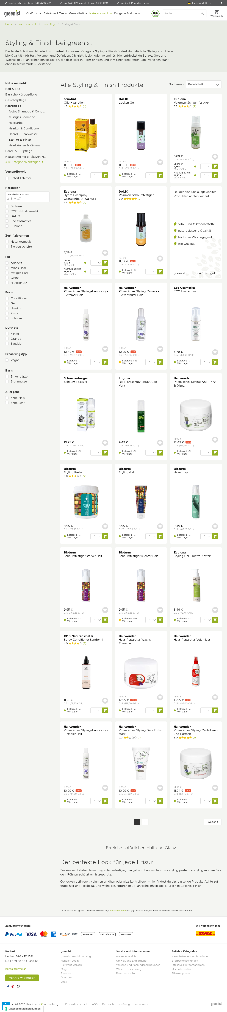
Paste (14, 313)
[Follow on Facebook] (8, 986)
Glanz (15, 278)
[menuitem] (221, 3)
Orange (16, 338)
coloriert (16, 263)
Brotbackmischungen (185, 960)
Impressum (141, 1004)
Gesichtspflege (15, 100)
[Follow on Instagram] (18, 986)
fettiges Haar (19, 273)
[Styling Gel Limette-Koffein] (196, 586)
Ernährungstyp (16, 354)
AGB (95, 1004)
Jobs (64, 981)
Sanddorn (17, 343)
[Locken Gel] (141, 135)
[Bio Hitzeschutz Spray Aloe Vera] (141, 417)
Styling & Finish (20, 139)
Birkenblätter (20, 376)
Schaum (16, 318)
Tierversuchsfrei (21, 246)
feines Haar (18, 268)
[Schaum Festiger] (86, 415)
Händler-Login (70, 960)
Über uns (66, 977)
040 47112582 (25, 956)
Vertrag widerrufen (22, 977)
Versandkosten (118, 910)
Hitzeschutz (19, 283)
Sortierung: (176, 84)
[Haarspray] (196, 502)
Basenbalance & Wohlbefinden (190, 956)
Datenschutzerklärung (116, 1004)
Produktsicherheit (76, 1004)
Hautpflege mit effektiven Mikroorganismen (27, 156)
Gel (13, 303)
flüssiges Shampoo (22, 117)
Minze (15, 333)
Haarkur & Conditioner (24, 128)
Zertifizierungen (17, 235)
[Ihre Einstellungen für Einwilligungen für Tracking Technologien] (23, 1008)
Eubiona (16, 226)
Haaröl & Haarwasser (23, 134)
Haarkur (16, 308)
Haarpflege (13, 106)
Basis (9, 370)
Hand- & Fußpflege (18, 151)
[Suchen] (202, 13)
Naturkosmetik (16, 83)
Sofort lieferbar (21, 178)
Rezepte (66, 973)
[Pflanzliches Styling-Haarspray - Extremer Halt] (86, 325)
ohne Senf (18, 403)
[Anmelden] (221, 3)
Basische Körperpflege (21, 94)
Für (7, 257)
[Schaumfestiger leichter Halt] (141, 586)
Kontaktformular (15, 968)
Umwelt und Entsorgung (131, 960)
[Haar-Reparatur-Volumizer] (196, 671)
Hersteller (12, 188)
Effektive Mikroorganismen (188, 965)
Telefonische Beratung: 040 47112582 (29, 3)
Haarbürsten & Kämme (24, 145)
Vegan (15, 360)
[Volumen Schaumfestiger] (141, 229)
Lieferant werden (71, 965)
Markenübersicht (126, 956)
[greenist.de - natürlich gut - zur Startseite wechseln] (13, 13)
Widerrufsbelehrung (128, 969)
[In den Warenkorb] (105, 175)
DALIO (15, 216)
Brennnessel (19, 381)
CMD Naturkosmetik (25, 211)
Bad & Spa (12, 89)
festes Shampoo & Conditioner (29, 111)
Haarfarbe (16, 122)
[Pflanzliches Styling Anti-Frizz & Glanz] (196, 415)
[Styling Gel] (141, 502)
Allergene (12, 392)
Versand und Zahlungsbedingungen (138, 965)
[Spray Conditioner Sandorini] (86, 673)
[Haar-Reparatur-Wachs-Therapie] (141, 673)
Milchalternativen (182, 969)
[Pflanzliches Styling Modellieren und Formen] (196, 764)
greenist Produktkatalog (76, 956)
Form (9, 292)
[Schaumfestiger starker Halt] (86, 586)
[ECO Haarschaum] (196, 324)
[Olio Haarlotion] (86, 135)
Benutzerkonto (125, 973)
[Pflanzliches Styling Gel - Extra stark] (141, 764)
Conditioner (19, 298)
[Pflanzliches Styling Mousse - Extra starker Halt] (141, 325)
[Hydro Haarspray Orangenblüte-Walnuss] (86, 229)
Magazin (66, 969)
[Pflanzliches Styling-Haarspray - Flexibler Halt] (86, 764)
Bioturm (16, 206)
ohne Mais (18, 398)
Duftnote (11, 327)
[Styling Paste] (86, 502)
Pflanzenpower (181, 973)
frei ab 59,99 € (96, 3)
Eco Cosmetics (21, 221)
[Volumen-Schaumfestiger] (196, 132)
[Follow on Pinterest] (13, 986)
